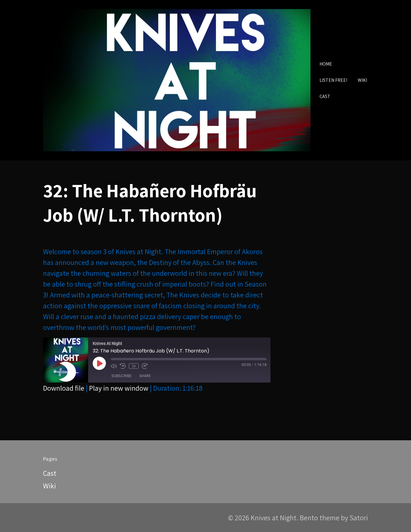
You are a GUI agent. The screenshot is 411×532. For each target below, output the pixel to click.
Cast (49, 473)
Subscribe (121, 375)
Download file (63, 388)
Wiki (49, 485)
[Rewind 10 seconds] (123, 366)
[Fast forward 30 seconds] (145, 366)
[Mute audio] (114, 366)
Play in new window (118, 388)
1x (134, 366)
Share (145, 375)
